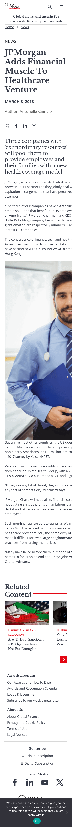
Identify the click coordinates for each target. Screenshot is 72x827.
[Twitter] (9, 126)
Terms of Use (17, 728)
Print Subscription (39, 756)
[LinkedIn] (26, 126)
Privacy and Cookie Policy (26, 722)
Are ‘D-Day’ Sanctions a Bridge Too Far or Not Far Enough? (26, 644)
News (25, 27)
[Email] (35, 126)
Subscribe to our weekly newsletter (33, 700)
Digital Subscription (39, 763)
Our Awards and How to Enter (29, 682)
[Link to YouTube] (44, 782)
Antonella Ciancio (36, 111)
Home (9, 27)
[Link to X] (59, 782)
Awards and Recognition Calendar (32, 688)
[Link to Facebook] (14, 782)
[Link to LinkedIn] (29, 782)
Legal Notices (17, 734)
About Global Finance (23, 716)
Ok (37, 821)
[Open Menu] (61, 6)
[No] (67, 812)
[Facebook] (18, 126)
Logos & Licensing (20, 694)
